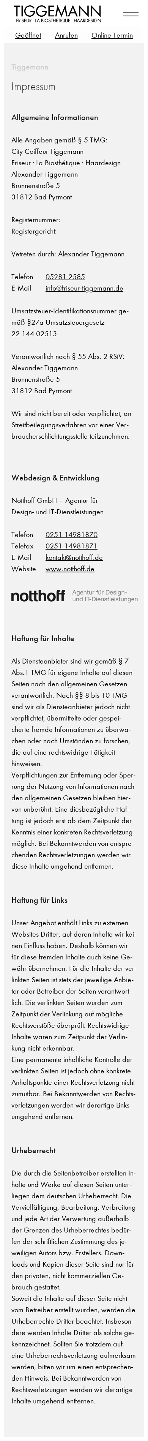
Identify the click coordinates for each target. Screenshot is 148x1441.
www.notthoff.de (70, 568)
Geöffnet (28, 35)
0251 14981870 (72, 534)
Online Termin (112, 35)
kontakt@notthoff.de (74, 557)
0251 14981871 (72, 546)
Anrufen (66, 35)
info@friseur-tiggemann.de (84, 288)
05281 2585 (65, 276)
